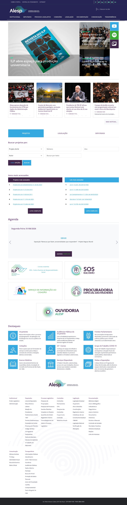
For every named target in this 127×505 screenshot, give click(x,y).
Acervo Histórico (93, 412)
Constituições (77, 409)
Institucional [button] (15, 17)
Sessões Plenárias (46, 409)
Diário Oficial (13, 465)
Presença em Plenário (31, 426)
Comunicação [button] (96, 17)
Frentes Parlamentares (32, 420)
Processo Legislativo (47, 398)
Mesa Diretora (29, 404)
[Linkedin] (102, 2)
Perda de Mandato (30, 437)
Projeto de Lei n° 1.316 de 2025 (23, 199)
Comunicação (13, 451)
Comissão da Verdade (95, 423)
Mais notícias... (111, 122)
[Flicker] (115, 2)
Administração (13, 404)
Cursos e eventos (43, 267)
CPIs (58, 406)
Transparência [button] (110, 17)
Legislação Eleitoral (78, 423)
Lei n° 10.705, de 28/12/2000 (79, 204)
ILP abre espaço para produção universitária (34, 63)
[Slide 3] (47, 73)
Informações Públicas (31, 454)
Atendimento (29, 457)
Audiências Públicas (31, 465)
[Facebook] (95, 2)
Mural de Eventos (14, 462)
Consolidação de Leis (47, 420)
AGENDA (63, 254)
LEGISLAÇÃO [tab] (62, 133)
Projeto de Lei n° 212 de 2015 (22, 190)
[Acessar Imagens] (114, 44)
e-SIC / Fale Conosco (31, 460)
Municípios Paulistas (95, 426)
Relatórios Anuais (62, 420)
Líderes (27, 406)
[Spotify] (112, 2)
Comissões (60, 398)
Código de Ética (29, 429)
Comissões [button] (58, 17)
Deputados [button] (27, 17)
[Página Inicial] (24, 9)
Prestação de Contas (31, 423)
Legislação (76, 398)
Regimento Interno (46, 418)
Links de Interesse (94, 434)
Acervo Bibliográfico (94, 404)
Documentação (93, 398)
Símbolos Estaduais (94, 429)
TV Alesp (11, 457)
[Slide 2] (43, 73)
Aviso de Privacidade (31, 482)
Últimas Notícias (14, 454)
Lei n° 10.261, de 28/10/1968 (79, 185)
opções (15, 163)
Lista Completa (35, 211)
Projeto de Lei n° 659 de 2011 (22, 194)
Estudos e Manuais (94, 420)
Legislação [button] (69, 17)
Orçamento (76, 404)
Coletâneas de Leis (78, 415)
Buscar (26, 163)
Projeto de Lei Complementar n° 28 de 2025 (27, 185)
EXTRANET (42, 2)
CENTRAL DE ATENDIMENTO (30, 2)
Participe (27, 471)
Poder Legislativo (14, 401)
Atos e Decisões (77, 406)
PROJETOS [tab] (26, 133)
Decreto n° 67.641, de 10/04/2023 (81, 199)
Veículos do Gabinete (31, 440)
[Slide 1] (40, 73)
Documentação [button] (82, 17)
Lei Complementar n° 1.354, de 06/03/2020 (84, 194)
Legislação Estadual (78, 401)
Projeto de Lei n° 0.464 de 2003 (23, 204)
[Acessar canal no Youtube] (114, 26)
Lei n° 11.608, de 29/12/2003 (79, 190)
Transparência (29, 451)
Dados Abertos (29, 468)
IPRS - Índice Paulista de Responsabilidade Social (43, 271)
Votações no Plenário (47, 412)
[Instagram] (105, 2)
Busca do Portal (29, 474)
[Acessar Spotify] (114, 35)
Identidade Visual (14, 460)
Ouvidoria (28, 462)
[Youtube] (108, 2)
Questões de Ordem (47, 415)
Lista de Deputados (31, 401)
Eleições (91, 431)
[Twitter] (99, 2)
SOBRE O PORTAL (16, 2)
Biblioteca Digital (93, 401)
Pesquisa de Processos (47, 406)
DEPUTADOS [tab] (100, 133)
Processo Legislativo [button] (43, 17)
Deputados (28, 398)
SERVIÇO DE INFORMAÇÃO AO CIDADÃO (42, 291)
